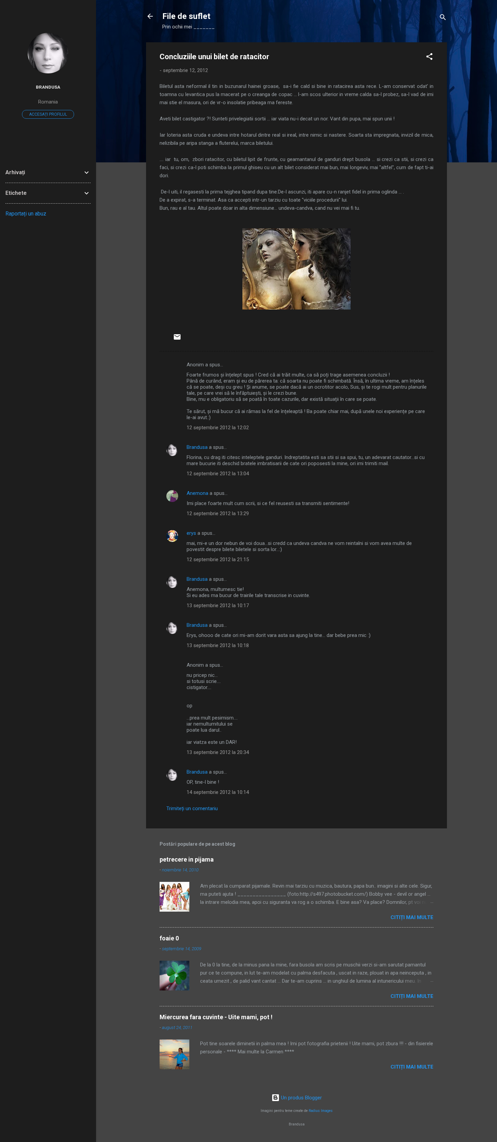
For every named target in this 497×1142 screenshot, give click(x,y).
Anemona (197, 493)
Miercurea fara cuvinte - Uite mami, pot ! (216, 1017)
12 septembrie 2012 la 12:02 (218, 428)
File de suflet (186, 16)
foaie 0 (169, 938)
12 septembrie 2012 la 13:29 (218, 513)
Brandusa (197, 447)
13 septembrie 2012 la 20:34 (218, 752)
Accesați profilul (48, 114)
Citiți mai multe (411, 917)
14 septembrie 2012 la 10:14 (218, 792)
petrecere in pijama (187, 859)
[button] (429, 57)
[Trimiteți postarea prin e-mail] (177, 339)
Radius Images (321, 1111)
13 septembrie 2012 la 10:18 (218, 645)
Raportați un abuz (25, 213)
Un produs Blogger (301, 1098)
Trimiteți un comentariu (192, 808)
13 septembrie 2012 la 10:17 (218, 605)
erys (191, 533)
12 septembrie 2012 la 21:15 (218, 559)
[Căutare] (443, 18)
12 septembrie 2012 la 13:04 (218, 474)
